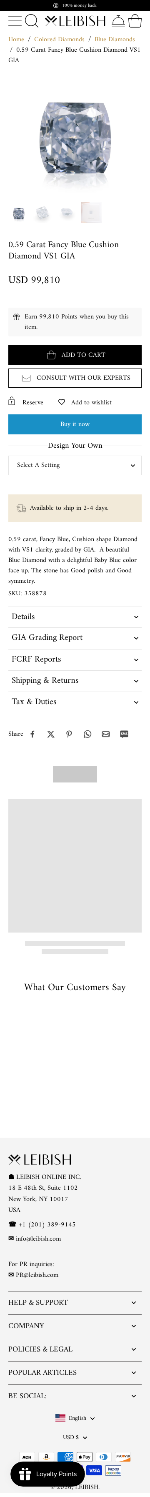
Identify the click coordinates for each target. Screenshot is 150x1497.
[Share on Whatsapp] (87, 734)
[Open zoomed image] (75, 132)
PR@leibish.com (37, 1275)
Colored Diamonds (59, 39)
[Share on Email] (106, 734)
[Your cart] (135, 21)
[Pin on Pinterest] (69, 734)
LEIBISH (86, 1487)
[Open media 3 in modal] (67, 212)
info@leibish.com (38, 1239)
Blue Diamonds (115, 39)
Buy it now (75, 424)
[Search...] (31, 21)
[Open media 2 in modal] (42, 212)
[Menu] (15, 21)
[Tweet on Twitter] (51, 734)
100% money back (79, 6)
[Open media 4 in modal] (91, 212)
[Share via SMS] (124, 734)
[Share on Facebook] (32, 734)
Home (16, 39)
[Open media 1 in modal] (18, 212)
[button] (75, 355)
